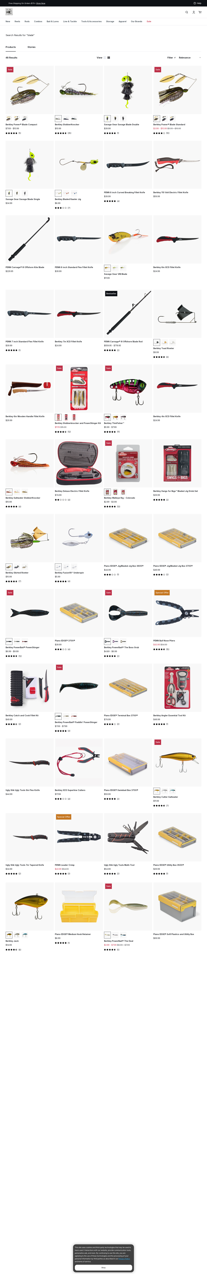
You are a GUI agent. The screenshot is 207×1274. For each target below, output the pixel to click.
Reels (17, 21)
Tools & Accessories (91, 21)
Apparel (122, 21)
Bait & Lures (53, 21)
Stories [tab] (31, 47)
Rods (27, 21)
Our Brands (136, 21)
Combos (38, 21)
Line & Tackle (70, 21)
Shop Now (37, 3)
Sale (149, 21)
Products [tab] (11, 47)
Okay (103, 1268)
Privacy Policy (124, 1259)
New (8, 21)
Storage (110, 21)
